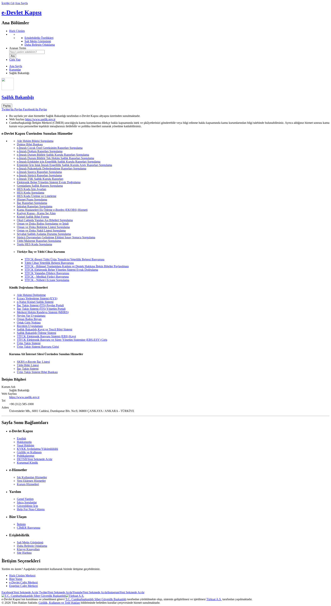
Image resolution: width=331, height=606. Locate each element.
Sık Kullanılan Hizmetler (32, 477)
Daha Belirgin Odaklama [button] (32, 545)
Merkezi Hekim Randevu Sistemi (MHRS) (43, 312)
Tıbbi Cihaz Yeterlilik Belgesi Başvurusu (49, 262)
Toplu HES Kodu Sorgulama (34, 244)
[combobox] (27, 52)
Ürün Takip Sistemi (28, 343)
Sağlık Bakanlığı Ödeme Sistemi (36, 332)
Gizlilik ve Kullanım (29, 452)
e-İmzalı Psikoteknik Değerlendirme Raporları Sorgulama (51, 168)
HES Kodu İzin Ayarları (31, 189)
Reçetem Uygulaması (30, 326)
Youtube (90, 592)
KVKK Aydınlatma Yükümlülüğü (37, 448)
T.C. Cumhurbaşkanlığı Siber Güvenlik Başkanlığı (95, 599)
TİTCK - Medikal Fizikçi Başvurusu (47, 276)
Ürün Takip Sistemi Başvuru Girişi (38, 346)
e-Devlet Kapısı (22, 12)
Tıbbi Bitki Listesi (28, 365)
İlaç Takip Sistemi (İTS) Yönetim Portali (41, 308)
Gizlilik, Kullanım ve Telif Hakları (59, 602)
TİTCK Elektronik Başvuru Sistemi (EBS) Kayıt (46, 336)
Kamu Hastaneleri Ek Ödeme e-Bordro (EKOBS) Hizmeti (52, 209)
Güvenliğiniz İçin (27, 505)
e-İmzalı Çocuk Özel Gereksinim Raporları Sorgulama (50, 147)
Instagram (126, 592)
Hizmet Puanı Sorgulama (32, 199)
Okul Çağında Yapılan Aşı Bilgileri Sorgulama (45, 220)
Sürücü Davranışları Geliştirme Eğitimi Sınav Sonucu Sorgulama (56, 237)
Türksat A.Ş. (214, 599)
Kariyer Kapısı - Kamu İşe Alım (36, 213)
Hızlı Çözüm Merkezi (22, 575)
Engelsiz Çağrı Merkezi (23, 585)
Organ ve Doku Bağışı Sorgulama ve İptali (43, 223)
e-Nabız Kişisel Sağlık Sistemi (35, 301)
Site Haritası (24, 552)
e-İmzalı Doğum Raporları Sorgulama (39, 151)
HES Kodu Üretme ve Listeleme (36, 196)
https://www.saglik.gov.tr (40, 119)
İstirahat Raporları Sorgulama (34, 206)
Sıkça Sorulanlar (27, 502)
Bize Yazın (15, 579)
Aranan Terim (17, 48)
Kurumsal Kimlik (27, 462)
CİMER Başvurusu (28, 527)
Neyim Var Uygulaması (31, 315)
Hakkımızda (24, 442)
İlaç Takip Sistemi (28, 368)
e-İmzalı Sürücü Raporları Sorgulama (39, 175)
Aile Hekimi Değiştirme (31, 295)
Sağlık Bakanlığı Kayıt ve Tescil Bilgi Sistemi (44, 329)
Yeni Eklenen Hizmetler (31, 480)
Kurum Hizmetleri (28, 484)
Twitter (55, 592)
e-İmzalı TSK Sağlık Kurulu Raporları (40, 178)
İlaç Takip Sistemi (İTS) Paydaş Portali (40, 305)
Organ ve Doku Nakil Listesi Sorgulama (41, 230)
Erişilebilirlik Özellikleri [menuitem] (39, 37)
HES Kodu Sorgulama (30, 192)
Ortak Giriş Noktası (29, 322)
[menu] (169, 39)
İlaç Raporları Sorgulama (32, 203)
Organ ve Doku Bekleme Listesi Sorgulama (43, 227)
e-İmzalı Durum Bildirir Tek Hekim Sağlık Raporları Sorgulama (55, 158)
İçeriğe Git (8, 3)
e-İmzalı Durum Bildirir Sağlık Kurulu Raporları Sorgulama (53, 154)
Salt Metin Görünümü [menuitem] (38, 41)
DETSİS (34, 459)
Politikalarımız (25, 455)
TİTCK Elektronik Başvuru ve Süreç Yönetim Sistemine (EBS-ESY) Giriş (62, 339)
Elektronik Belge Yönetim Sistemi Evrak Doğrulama (48, 182)
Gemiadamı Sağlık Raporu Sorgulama (40, 185)
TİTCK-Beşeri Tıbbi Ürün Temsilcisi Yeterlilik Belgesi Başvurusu (64, 259)
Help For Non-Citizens (31, 509)
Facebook (20, 592)
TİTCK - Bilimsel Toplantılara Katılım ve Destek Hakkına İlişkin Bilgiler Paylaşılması (77, 266)
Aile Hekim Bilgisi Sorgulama (35, 141)
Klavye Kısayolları (28, 549)
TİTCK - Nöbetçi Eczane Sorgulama (47, 280)
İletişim (21, 524)
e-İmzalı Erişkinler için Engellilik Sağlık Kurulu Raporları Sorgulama (58, 161)
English (21, 438)
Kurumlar (15, 69)
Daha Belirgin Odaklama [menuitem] (40, 44)
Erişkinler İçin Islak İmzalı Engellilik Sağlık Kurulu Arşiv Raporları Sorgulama (64, 165)
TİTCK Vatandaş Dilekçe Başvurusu (47, 273)
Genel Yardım (25, 499)
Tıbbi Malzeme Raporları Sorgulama (39, 240)
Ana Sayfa (21, 3)
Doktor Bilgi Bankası (30, 144)
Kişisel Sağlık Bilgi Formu (33, 216)
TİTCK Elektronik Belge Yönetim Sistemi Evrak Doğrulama (61, 269)
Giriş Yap (14, 59)
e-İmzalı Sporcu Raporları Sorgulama (39, 172)
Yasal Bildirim (25, 445)
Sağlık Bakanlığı (18, 97)
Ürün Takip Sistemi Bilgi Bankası (37, 372)
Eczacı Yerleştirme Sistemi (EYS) (37, 298)
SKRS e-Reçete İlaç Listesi (33, 361)
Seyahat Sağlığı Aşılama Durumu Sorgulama (44, 234)
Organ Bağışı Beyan (29, 319)
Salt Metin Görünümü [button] (30, 542)
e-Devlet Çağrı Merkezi (23, 582)
